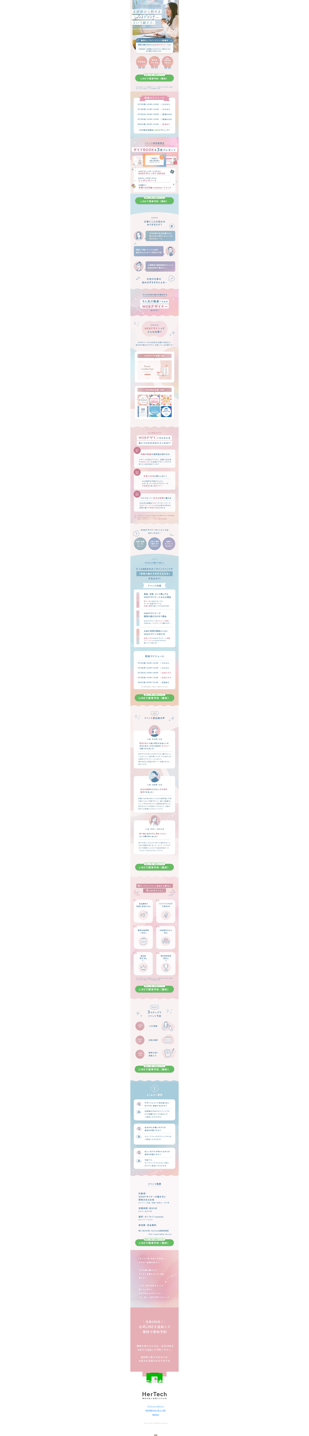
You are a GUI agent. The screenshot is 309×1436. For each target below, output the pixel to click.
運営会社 (155, 1415)
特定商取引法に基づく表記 (156, 1410)
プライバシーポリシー (155, 1406)
